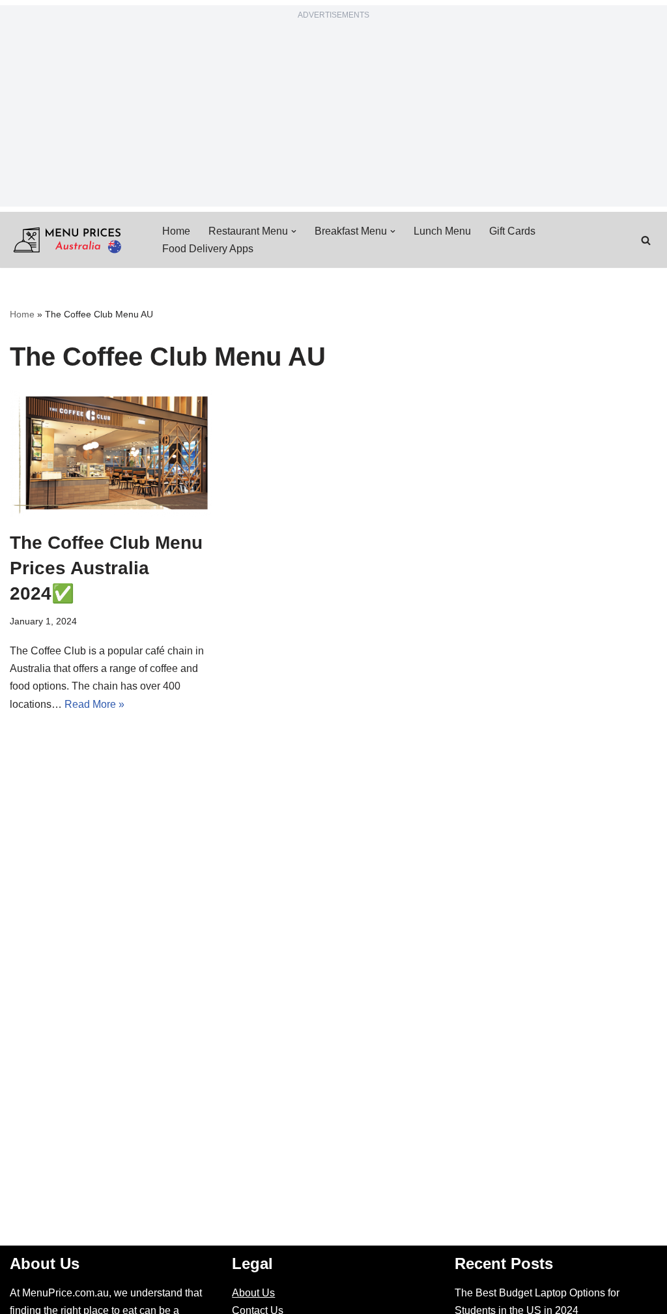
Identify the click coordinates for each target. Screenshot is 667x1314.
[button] (293, 231)
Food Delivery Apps (207, 248)
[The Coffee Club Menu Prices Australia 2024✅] (111, 453)
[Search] (646, 240)
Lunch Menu (442, 231)
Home (176, 231)
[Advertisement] (333, 115)
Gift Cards (512, 231)
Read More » (94, 704)
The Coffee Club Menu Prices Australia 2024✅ (106, 568)
